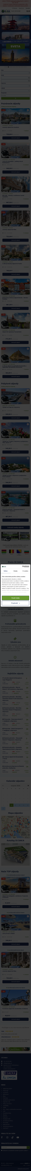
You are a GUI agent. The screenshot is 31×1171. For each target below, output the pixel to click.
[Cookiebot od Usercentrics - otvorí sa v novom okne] (22, 567)
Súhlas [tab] (6, 571)
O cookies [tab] (25, 571)
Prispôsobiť (14, 603)
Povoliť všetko (16, 598)
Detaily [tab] (15, 571)
